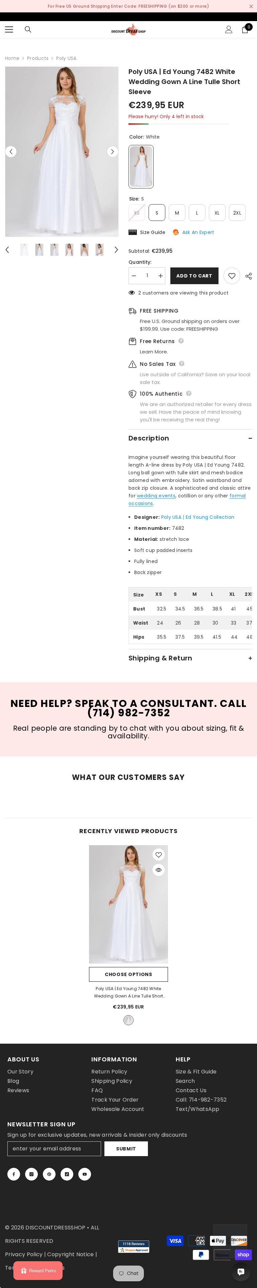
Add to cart (194, 275)
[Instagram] (31, 1174)
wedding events (156, 495)
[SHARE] (246, 276)
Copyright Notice (70, 1254)
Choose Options (128, 974)
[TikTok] (67, 1174)
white (128, 1020)
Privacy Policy (23, 1254)
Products (38, 58)
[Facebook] (13, 1174)
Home (12, 58)
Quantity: (140, 262)
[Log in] (229, 29)
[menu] (9, 29)
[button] (11, 152)
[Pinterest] (49, 1174)
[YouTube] (84, 1174)
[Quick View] (159, 870)
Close (251, 6)
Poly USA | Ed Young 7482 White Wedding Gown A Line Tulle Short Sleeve (128, 993)
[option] (61, 152)
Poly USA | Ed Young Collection (197, 517)
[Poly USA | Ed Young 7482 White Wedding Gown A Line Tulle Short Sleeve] (128, 904)
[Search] (28, 29)
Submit (126, 1148)
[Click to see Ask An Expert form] (230, 1241)
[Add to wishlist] (232, 275)
